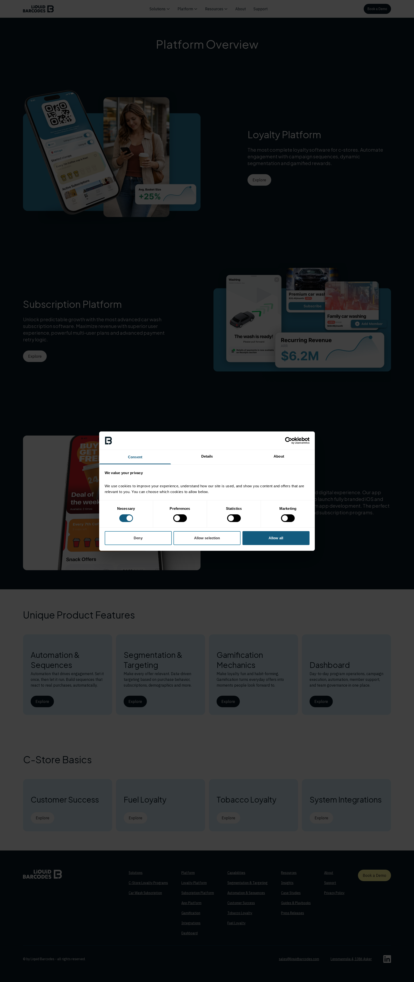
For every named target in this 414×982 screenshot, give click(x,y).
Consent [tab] (135, 457)
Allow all (276, 538)
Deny (138, 538)
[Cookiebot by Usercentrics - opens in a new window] (289, 440)
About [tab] (279, 456)
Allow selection (207, 538)
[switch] (180, 518)
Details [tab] (207, 456)
